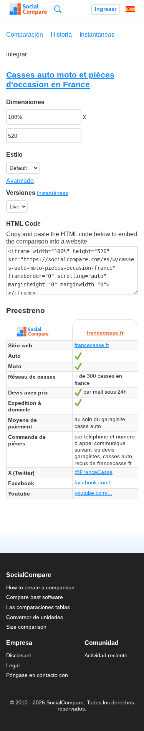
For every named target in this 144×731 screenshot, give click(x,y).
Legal (13, 665)
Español (130, 9)
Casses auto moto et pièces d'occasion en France (60, 79)
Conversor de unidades (34, 617)
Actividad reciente (105, 655)
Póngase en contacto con (37, 675)
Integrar (16, 54)
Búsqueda (57, 9)
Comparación (24, 34)
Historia (61, 34)
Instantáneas (96, 34)
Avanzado (20, 181)
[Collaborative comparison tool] (28, 9)
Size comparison (26, 627)
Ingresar (105, 9)
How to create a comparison (40, 587)
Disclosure (18, 655)
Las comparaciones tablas (38, 607)
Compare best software (34, 597)
